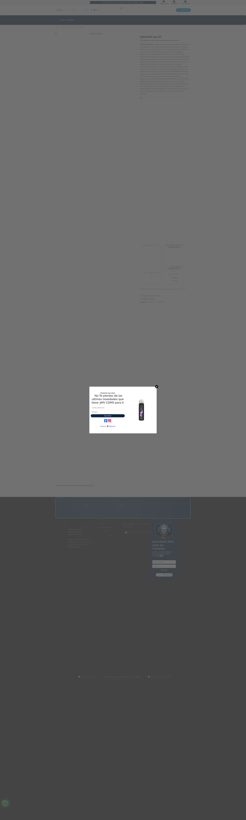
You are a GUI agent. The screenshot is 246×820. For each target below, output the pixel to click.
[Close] (156, 386)
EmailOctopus (111, 426)
